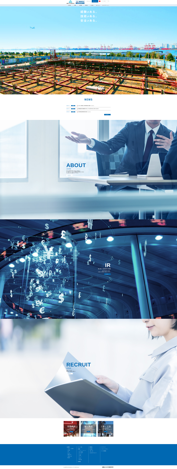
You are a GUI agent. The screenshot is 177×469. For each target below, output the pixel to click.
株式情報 (80, 455)
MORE (71, 431)
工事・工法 (97, 5)
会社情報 (69, 5)
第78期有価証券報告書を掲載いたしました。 (84, 111)
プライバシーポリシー (104, 448)
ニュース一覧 (80, 447)
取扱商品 (86, 5)
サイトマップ (89, 1)
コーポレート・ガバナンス (82, 450)
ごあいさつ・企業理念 (71, 448)
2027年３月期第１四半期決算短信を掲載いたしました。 (86, 105)
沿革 (68, 451)
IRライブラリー (81, 453)
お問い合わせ (95, 1)
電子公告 (80, 458)
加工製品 (92, 5)
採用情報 (80, 5)
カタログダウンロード (105, 5)
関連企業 (69, 457)
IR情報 (75, 5)
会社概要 (69, 450)
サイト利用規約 (103, 450)
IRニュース (80, 456)
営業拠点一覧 (69, 454)
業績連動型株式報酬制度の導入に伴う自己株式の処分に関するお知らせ (88, 108)
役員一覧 (69, 453)
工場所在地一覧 (70, 456)
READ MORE (107, 114)
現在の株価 (80, 459)
